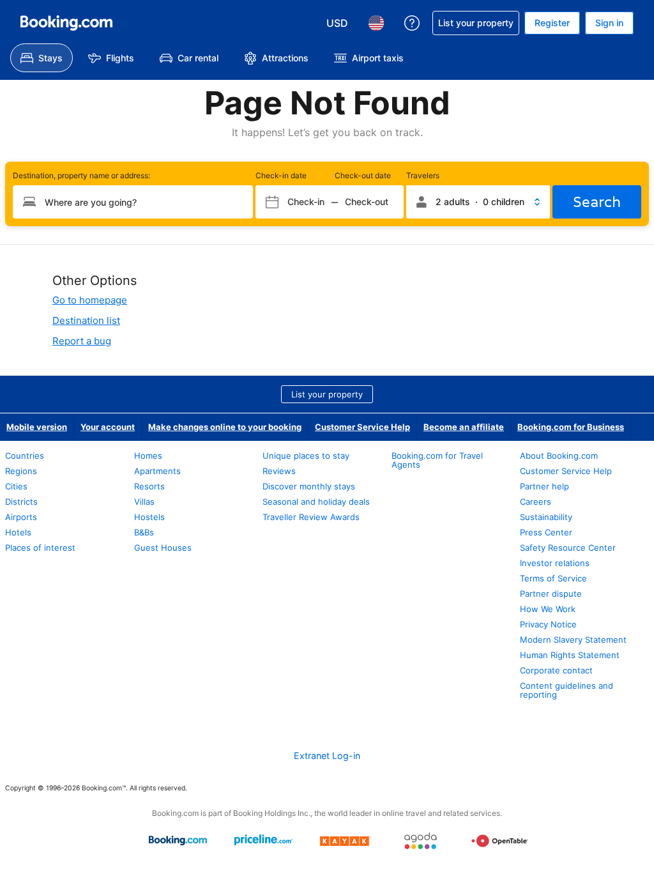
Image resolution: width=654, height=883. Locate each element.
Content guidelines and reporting (566, 690)
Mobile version (36, 427)
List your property (327, 394)
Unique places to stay (305, 455)
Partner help (544, 486)
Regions (21, 471)
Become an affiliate (463, 427)
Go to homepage (89, 300)
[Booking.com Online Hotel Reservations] (66, 23)
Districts (21, 501)
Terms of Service (553, 578)
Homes (148, 455)
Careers (535, 501)
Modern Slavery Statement (573, 639)
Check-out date (363, 175)
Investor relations (554, 563)
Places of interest (40, 547)
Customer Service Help (362, 427)
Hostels (149, 517)
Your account (107, 427)
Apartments (157, 471)
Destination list (86, 320)
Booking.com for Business (570, 427)
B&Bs (144, 532)
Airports (21, 517)
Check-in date (281, 175)
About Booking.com (559, 455)
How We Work (547, 609)
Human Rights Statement (570, 655)
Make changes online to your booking (224, 427)
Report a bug (81, 341)
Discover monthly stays (308, 486)
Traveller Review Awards (311, 517)
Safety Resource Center (568, 547)
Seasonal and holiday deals (316, 501)
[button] (478, 202)
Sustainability (546, 517)
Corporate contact (556, 670)
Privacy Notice (548, 624)
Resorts (149, 486)
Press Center (546, 532)
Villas (144, 501)
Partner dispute (551, 593)
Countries (24, 455)
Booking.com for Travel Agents (437, 460)
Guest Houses (163, 547)
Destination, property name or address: (81, 175)
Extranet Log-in (327, 755)
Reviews (279, 471)
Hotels (18, 532)
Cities (16, 486)
